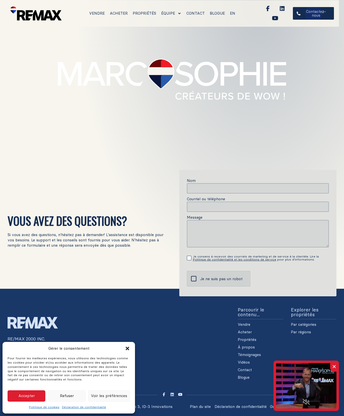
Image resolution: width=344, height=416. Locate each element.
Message (194, 217)
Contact (195, 13)
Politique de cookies (44, 407)
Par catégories (303, 324)
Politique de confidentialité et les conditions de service (234, 259)
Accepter (26, 395)
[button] (127, 348)
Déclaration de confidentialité (84, 407)
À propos (246, 347)
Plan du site (200, 406)
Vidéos (244, 362)
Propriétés (144, 13)
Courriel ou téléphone (206, 199)
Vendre (97, 13)
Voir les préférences (109, 395)
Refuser (67, 395)
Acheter (119, 13)
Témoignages (249, 355)
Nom (191, 180)
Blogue (217, 13)
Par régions (301, 332)
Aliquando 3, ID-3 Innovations (146, 406)
